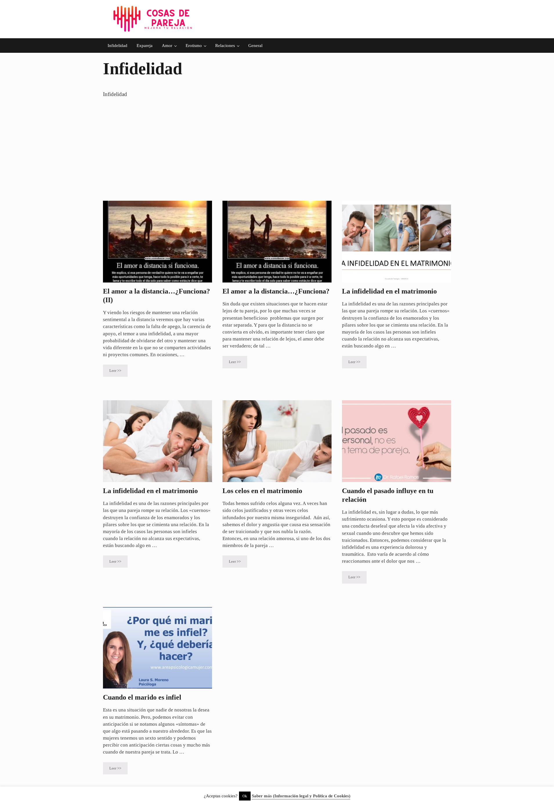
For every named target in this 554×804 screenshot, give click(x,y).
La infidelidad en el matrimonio (389, 291)
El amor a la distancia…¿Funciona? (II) (156, 295)
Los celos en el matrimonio (262, 491)
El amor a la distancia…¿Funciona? (275, 291)
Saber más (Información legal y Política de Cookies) (301, 796)
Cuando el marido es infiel (142, 697)
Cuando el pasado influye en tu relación (387, 495)
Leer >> (118, 372)
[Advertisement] (277, 149)
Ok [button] (244, 796)
